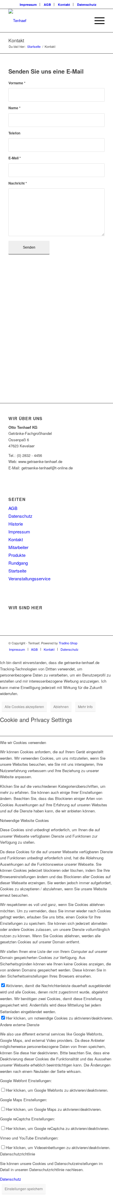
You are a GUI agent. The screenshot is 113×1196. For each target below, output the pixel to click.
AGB (47, 4)
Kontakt (64, 4)
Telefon (14, 133)
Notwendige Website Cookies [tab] (24, 820)
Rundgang (18, 563)
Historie (15, 524)
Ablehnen (61, 706)
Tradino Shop (68, 643)
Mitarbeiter (18, 547)
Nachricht (17, 183)
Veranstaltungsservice (29, 578)
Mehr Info (85, 706)
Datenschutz (86, 4)
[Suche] (83, 20)
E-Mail (14, 158)
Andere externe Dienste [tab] (19, 1024)
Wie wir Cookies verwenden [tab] (23, 742)
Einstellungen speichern (24, 1188)
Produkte (16, 555)
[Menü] (97, 20)
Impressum (28, 4)
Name (14, 107)
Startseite (17, 571)
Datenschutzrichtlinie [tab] (17, 1154)
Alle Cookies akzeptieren (24, 706)
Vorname (16, 83)
